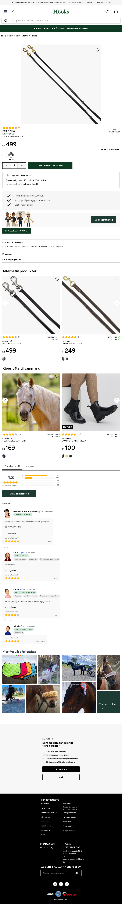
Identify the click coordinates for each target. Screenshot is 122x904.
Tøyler (33, 36)
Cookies (44, 835)
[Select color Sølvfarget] (4, 155)
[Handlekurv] (116, 11)
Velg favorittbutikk (29, 184)
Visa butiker (41, 180)
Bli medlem (61, 769)
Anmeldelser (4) (12, 466)
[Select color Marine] (3, 456)
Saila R (16, 553)
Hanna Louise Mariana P (25, 511)
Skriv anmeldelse (19, 493)
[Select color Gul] (66, 456)
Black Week (67, 822)
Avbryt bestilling (69, 831)
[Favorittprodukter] (107, 11)
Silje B (16, 626)
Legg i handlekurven (50, 165)
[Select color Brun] (63, 358)
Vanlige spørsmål (69, 813)
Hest (10, 36)
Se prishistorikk (110, 149)
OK (76, 873)
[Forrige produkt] (5, 303)
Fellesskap (29, 466)
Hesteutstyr (21, 36)
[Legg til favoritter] (98, 49)
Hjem (3, 36)
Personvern (45, 830)
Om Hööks (45, 821)
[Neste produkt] (117, 303)
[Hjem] (61, 11)
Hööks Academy (46, 848)
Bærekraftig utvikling (49, 812)
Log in (61, 777)
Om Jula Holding (69, 817)
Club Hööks (67, 826)
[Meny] (5, 11)
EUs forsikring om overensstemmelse (70, 808)
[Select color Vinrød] (70, 456)
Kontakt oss (45, 808)
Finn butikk (67, 803)
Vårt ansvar (45, 817)
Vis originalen (11, 534)
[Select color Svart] (11, 155)
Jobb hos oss (46, 826)
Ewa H (16, 589)
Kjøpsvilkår (45, 803)
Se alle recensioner (16, 231)
